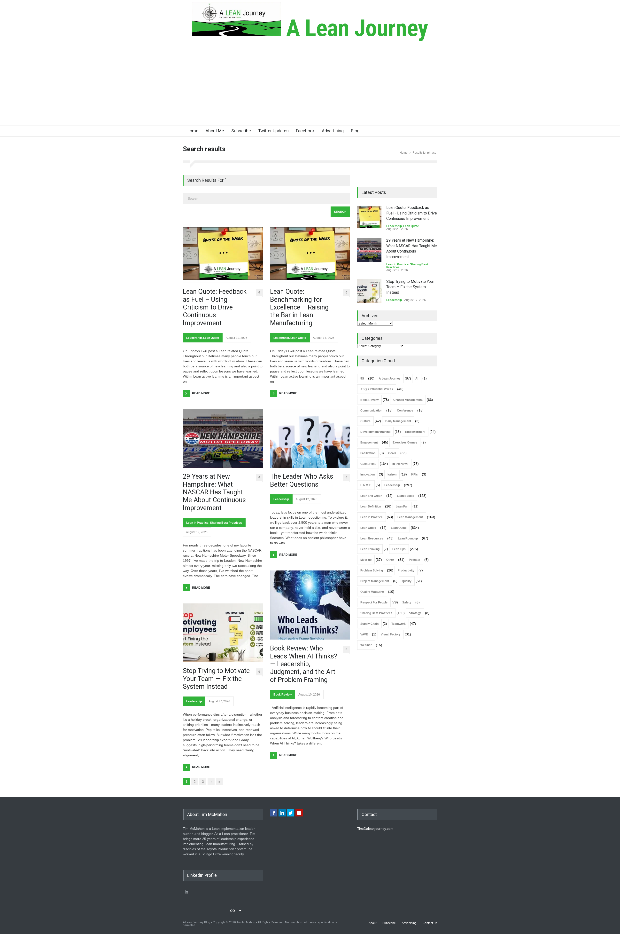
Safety (406, 602)
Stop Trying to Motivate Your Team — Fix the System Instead (216, 678)
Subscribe (241, 130)
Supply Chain (369, 623)
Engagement (369, 442)
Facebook (305, 130)
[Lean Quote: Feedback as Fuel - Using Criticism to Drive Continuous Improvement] (369, 217)
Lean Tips (399, 549)
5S (362, 378)
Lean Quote (211, 338)
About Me (215, 130)
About (372, 923)
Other (390, 560)
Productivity (406, 570)
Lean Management (410, 517)
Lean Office (368, 528)
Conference (405, 410)
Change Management (408, 400)
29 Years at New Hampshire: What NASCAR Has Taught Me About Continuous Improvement (214, 492)
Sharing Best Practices (226, 522)
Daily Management (398, 421)
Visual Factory (391, 634)
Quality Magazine (372, 592)
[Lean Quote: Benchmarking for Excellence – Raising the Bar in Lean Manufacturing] (310, 253)
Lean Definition (370, 506)
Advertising (333, 130)
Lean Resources (371, 538)
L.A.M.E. (366, 485)
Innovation (367, 474)
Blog (355, 130)
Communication (371, 410)
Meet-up (366, 560)
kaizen (392, 474)
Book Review (282, 694)
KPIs (414, 474)
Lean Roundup (408, 538)
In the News (400, 464)
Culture (365, 421)
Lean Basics (405, 496)
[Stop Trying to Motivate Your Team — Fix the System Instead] (223, 632)
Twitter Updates (273, 130)
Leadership (194, 338)
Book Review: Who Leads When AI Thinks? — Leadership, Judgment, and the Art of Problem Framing (303, 664)
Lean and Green (371, 496)
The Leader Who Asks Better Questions (301, 480)
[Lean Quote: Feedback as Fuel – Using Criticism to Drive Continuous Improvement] (223, 253)
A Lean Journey (354, 28)
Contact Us (430, 923)
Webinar (366, 645)
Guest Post (368, 464)
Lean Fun (402, 506)
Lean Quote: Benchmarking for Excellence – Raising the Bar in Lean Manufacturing (299, 307)
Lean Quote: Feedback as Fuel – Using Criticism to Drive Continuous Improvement (215, 307)
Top (231, 910)
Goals (392, 453)
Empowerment (415, 432)
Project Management (374, 581)
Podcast (414, 560)
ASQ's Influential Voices (376, 389)
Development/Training (375, 432)
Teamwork (398, 623)
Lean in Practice (197, 522)
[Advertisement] (310, 89)
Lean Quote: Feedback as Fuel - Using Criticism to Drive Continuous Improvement (411, 213)
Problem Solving (371, 570)
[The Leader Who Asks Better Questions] (310, 438)
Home (192, 130)
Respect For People (374, 602)
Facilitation (367, 453)
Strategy (415, 613)
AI (416, 378)
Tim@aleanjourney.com (375, 829)
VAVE (364, 634)
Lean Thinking (370, 549)
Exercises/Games (405, 442)
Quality (406, 581)
